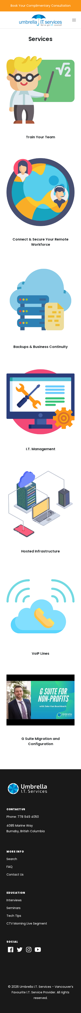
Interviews (14, 900)
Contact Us (15, 874)
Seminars (13, 908)
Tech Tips (13, 916)
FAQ (9, 867)
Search (11, 859)
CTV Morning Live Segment (26, 923)
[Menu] (72, 20)
